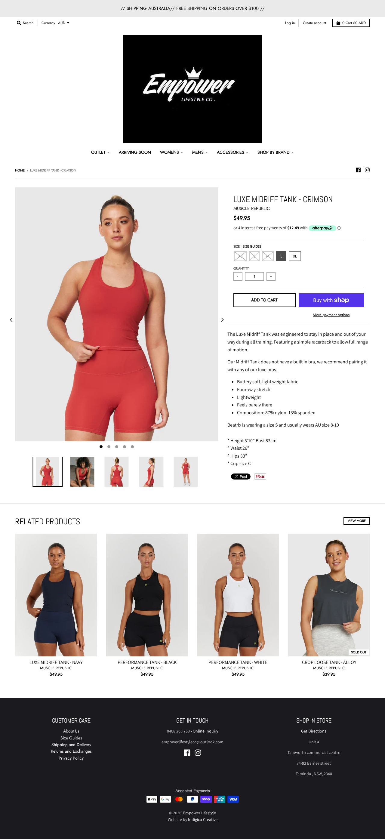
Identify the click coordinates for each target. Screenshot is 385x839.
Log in (290, 23)
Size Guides (252, 246)
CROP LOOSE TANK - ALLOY (329, 662)
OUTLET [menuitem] (98, 152)
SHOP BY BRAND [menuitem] (273, 152)
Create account (314, 23)
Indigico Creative (202, 819)
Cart (354, 23)
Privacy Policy (71, 758)
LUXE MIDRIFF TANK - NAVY (55, 662)
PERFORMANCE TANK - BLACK (147, 662)
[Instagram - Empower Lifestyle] (367, 170)
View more (357, 520)
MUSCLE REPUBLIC (251, 208)
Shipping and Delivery (71, 745)
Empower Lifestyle (199, 813)
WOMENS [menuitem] (169, 152)
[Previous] (11, 319)
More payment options (331, 315)
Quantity (241, 268)
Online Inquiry (205, 731)
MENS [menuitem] (198, 152)
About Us (71, 731)
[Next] (222, 319)
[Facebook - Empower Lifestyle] (358, 170)
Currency (48, 23)
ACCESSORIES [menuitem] (230, 152)
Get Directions (313, 731)
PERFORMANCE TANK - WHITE (237, 662)
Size (247, 246)
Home (20, 170)
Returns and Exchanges (71, 751)
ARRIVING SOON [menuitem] (135, 152)
